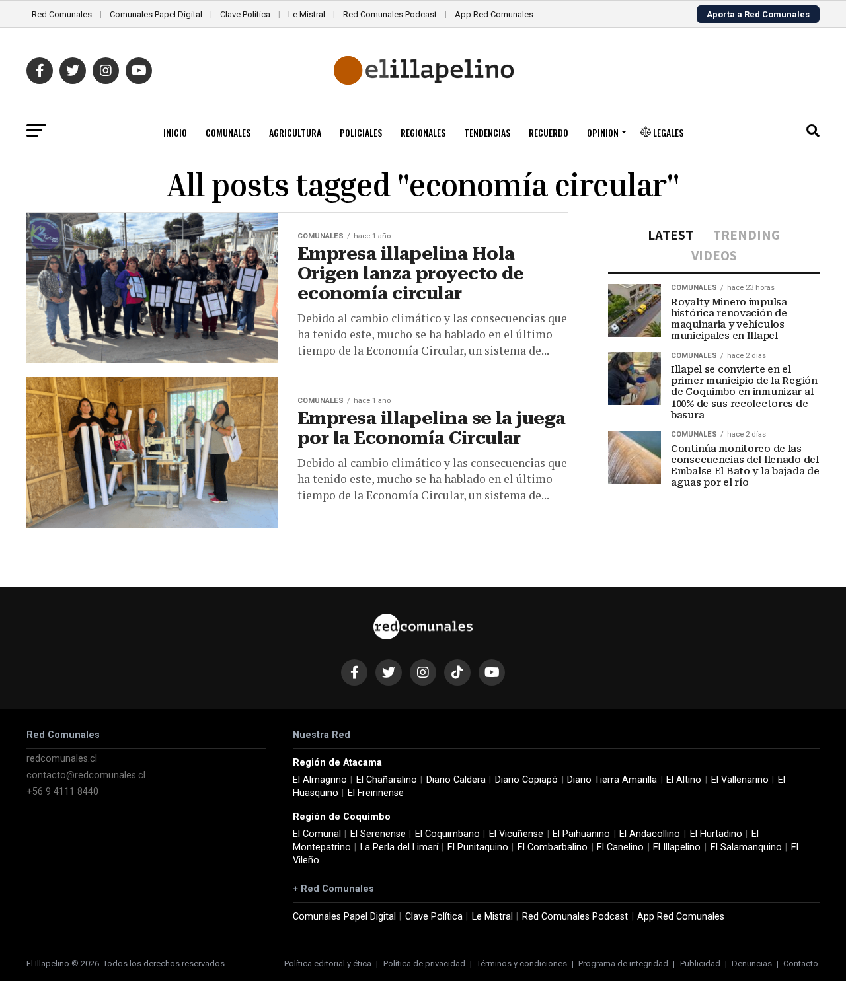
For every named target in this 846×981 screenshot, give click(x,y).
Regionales (423, 132)
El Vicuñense (516, 834)
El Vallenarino (740, 779)
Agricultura (295, 132)
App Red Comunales (494, 14)
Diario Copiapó (526, 779)
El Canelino (620, 847)
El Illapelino (677, 847)
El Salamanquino (746, 847)
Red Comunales (62, 14)
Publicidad (700, 963)
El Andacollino (649, 834)
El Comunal (317, 834)
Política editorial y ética (327, 963)
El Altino (683, 779)
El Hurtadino (716, 834)
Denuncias (752, 963)
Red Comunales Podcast (390, 14)
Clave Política (245, 14)
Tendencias (487, 132)
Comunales (228, 132)
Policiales (361, 132)
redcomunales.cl (61, 758)
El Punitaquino (477, 847)
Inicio (175, 132)
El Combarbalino (553, 847)
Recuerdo (548, 132)
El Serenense (378, 834)
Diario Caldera (456, 779)
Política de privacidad (424, 963)
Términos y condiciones (522, 963)
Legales (667, 132)
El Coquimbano (447, 834)
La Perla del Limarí (399, 847)
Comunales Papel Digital (156, 14)
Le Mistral (306, 14)
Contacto (800, 963)
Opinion (603, 132)
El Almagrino (320, 779)
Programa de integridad (623, 963)
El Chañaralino (386, 779)
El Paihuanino (581, 834)
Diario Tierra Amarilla (612, 779)
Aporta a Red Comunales (758, 14)
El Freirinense (376, 793)
